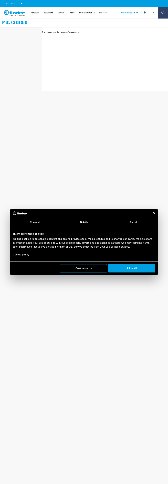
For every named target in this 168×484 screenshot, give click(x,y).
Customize (81, 268)
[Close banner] (154, 213)
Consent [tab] (35, 222)
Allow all (132, 268)
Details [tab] (84, 222)
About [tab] (133, 222)
